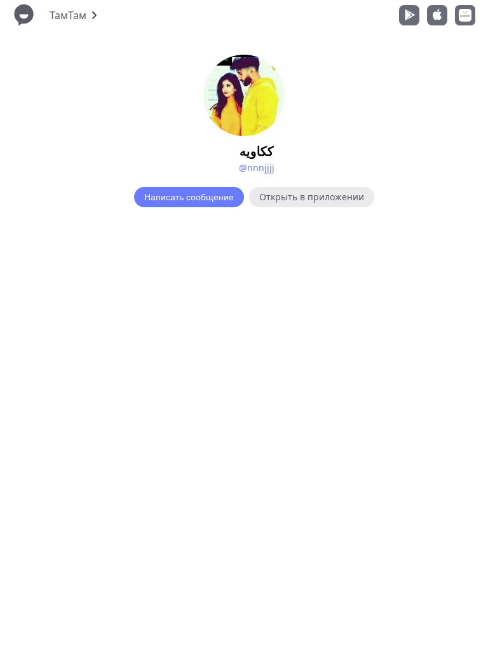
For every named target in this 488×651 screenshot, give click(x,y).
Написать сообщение (189, 197)
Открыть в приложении (311, 197)
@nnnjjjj (256, 167)
